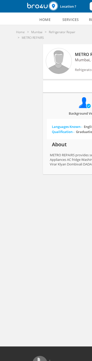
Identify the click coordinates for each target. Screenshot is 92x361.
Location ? (68, 6)
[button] (68, 6)
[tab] (45, 19)
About (59, 144)
